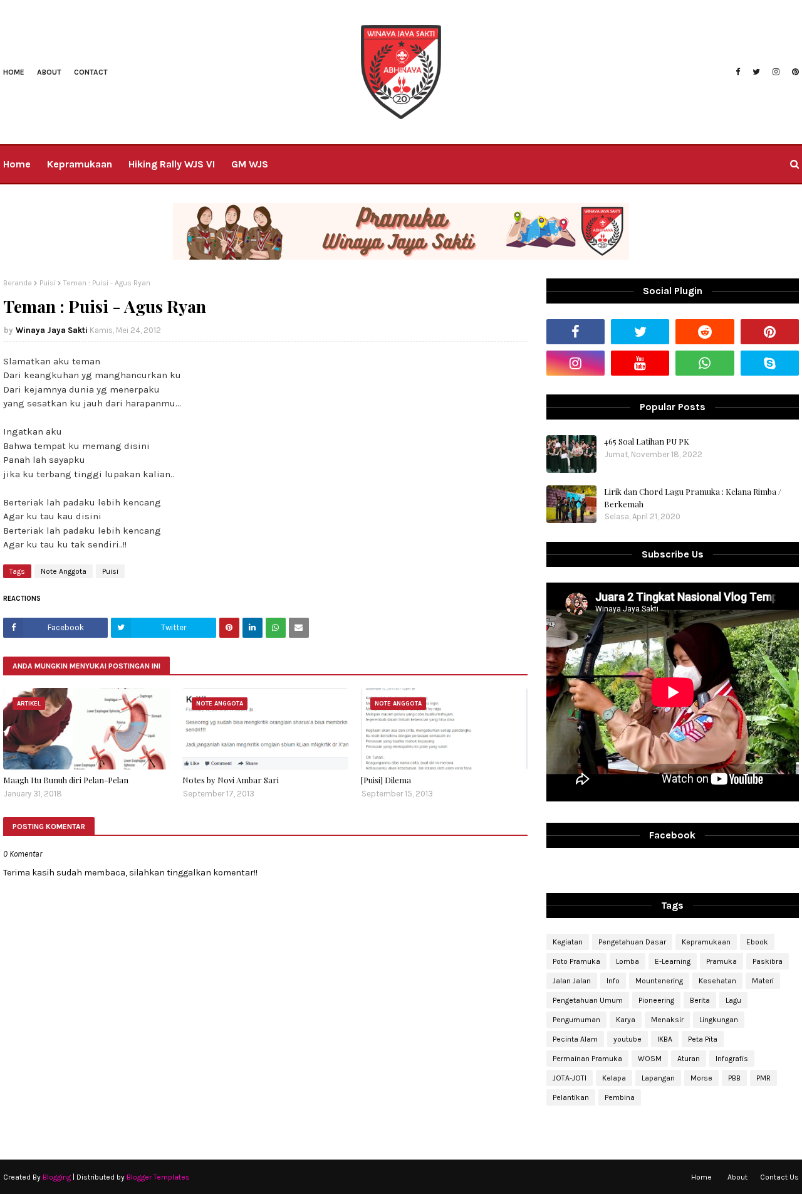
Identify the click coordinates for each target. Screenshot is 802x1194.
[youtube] (640, 363)
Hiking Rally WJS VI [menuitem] (171, 164)
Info (613, 980)
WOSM (650, 1058)
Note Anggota (63, 571)
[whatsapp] (704, 363)
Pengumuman (576, 1019)
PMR (763, 1078)
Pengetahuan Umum (588, 1000)
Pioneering (656, 1000)
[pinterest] (794, 72)
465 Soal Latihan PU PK (646, 441)
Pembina (620, 1097)
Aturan (688, 1058)
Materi (763, 980)
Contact (91, 72)
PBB (734, 1078)
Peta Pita (702, 1039)
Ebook (757, 942)
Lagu (733, 1000)
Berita (700, 1000)
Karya (625, 1019)
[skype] (770, 363)
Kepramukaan (706, 942)
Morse (701, 1078)
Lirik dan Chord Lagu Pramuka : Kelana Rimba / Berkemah (692, 497)
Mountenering (659, 980)
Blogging (57, 1177)
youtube (627, 1039)
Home (13, 72)
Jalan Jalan (572, 980)
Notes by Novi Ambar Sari (230, 779)
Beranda (17, 282)
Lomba (627, 961)
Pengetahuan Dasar (632, 942)
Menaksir (667, 1019)
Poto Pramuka (576, 961)
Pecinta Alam (575, 1039)
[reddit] (704, 331)
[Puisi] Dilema (386, 779)
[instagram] (776, 72)
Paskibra (768, 961)
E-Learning (672, 961)
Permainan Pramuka (587, 1058)
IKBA (664, 1039)
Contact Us (779, 1177)
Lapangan (658, 1078)
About (49, 72)
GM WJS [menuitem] (249, 164)
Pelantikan (571, 1097)
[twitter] (756, 72)
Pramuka (721, 961)
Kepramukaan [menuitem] (79, 164)
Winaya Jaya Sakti (52, 330)
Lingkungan (718, 1019)
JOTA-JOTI (569, 1078)
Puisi (47, 282)
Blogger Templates (158, 1177)
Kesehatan (717, 980)
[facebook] (737, 72)
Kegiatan (568, 942)
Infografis (732, 1058)
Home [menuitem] (17, 164)
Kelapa (614, 1078)
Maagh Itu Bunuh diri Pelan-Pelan (65, 779)
